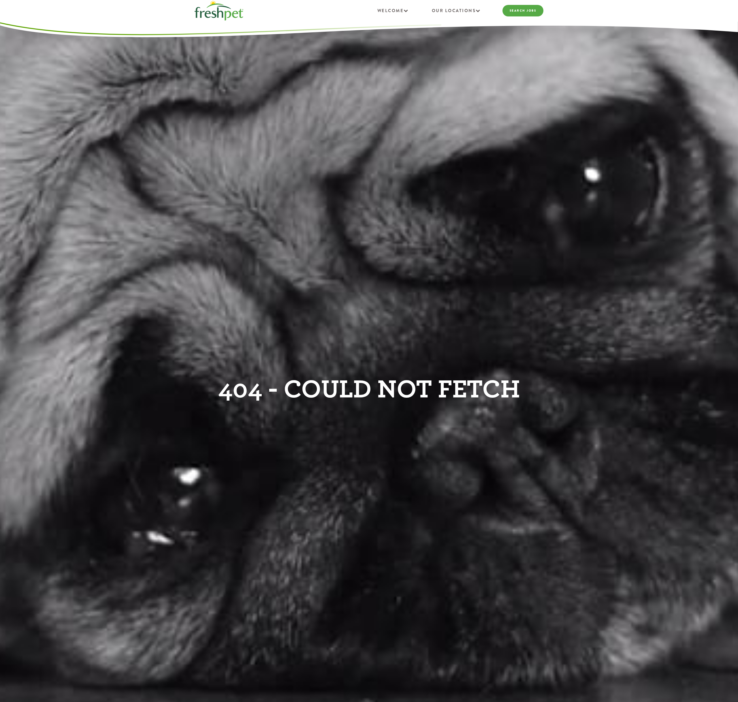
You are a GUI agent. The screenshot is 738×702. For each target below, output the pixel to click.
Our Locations (454, 10)
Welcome (390, 10)
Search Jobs (523, 10)
